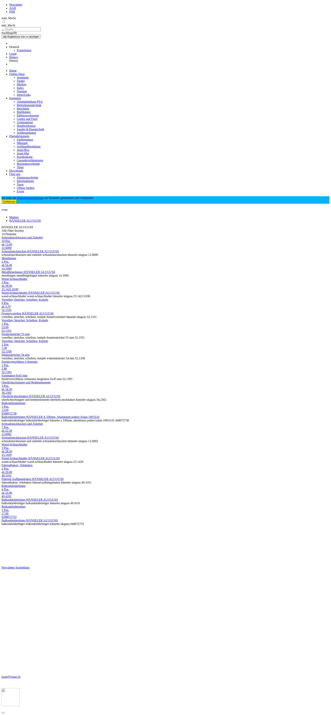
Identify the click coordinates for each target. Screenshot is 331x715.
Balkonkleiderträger (13, 403)
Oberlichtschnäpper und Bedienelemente (26, 382)
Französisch (24, 50)
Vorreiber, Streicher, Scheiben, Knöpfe (25, 299)
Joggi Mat (23, 153)
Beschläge (23, 108)
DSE (12, 11)
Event (20, 191)
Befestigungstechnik (29, 105)
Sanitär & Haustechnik (30, 129)
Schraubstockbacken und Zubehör (22, 237)
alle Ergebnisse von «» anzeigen (21, 36)
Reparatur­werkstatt (28, 163)
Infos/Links (24, 94)
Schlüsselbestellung (28, 146)
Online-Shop (17, 74)
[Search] (3, 30)
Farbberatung (25, 139)
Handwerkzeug (26, 125)
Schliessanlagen (26, 132)
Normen (22, 91)
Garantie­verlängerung (30, 160)
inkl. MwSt (8, 25)
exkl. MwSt (9, 18)
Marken (21, 84)
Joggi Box (23, 150)
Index (20, 87)
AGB (12, 8)
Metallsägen (9, 258)
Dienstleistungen (19, 136)
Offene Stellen (25, 188)
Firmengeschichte (27, 177)
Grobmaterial (25, 122)
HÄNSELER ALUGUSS (25, 220)
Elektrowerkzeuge (28, 115)
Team (20, 184)
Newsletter (15, 4)
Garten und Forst (27, 119)
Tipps (20, 167)
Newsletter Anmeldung (15, 567)
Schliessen (9, 201)
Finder (21, 81)
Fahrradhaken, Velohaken (17, 465)
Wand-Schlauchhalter (14, 279)
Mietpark (22, 143)
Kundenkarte (25, 156)
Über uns (14, 174)
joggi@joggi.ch (11, 676)
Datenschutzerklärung (30, 197)
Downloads (16, 170)
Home (13, 70)
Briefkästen (24, 112)
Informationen (25, 181)
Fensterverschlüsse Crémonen (20, 361)
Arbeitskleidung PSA (30, 101)
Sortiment (23, 77)
